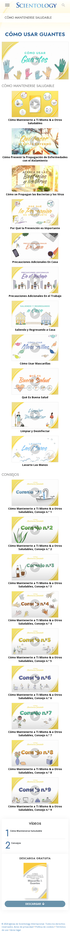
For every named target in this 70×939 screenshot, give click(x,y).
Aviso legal (15, 930)
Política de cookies (44, 926)
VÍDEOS (35, 823)
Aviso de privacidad (23, 926)
